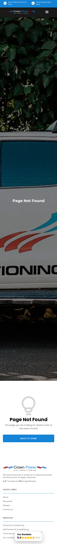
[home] (21, 12)
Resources (7, 501)
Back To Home (28, 438)
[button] (47, 12)
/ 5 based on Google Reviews (19, 481)
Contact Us (8, 509)
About (5, 497)
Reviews (6, 505)
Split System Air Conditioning (16, 529)
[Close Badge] (41, 532)
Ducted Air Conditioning (13, 525)
